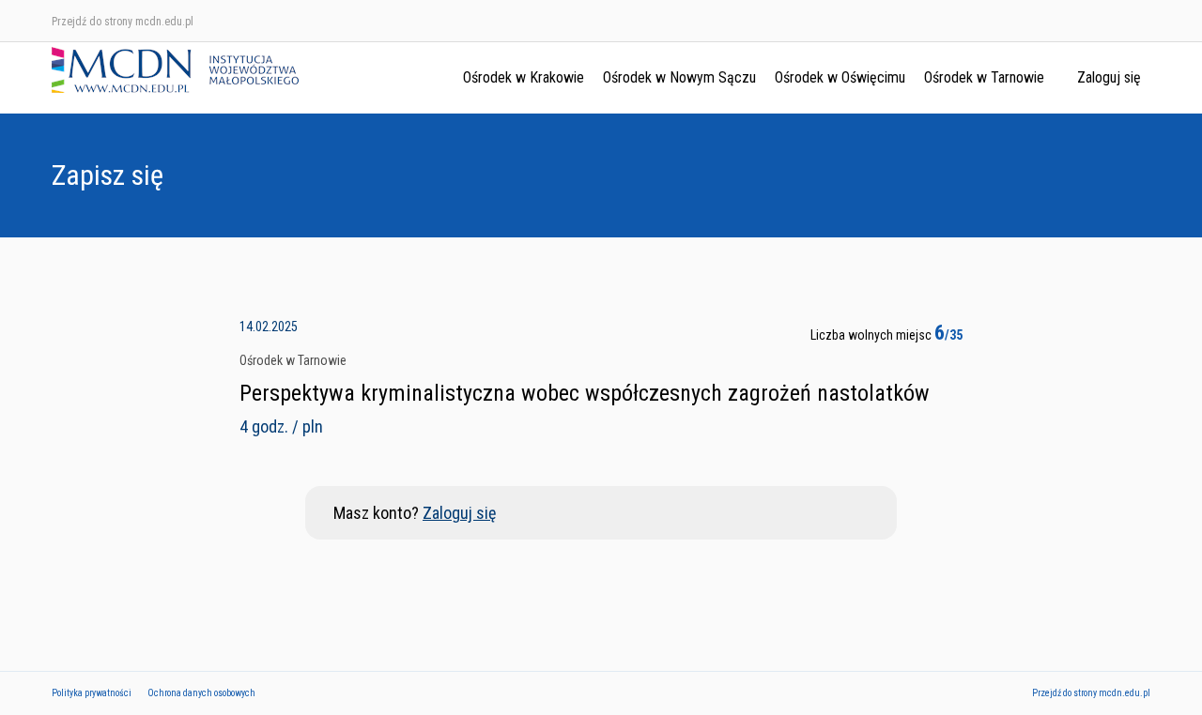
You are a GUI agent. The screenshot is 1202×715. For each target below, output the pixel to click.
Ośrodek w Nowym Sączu (679, 77)
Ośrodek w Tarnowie (984, 77)
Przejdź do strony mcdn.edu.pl (122, 21)
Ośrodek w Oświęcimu (840, 77)
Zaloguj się (1109, 77)
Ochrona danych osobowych (201, 693)
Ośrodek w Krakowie (523, 77)
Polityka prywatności (91, 693)
